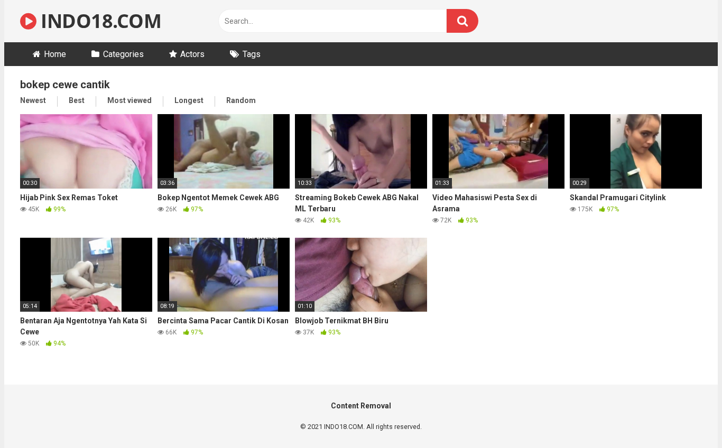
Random (241, 100)
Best (77, 100)
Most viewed (129, 100)
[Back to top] (686, 416)
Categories (123, 54)
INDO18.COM (98, 21)
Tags (252, 54)
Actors (192, 54)
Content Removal (361, 406)
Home (55, 54)
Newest (33, 100)
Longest (188, 100)
